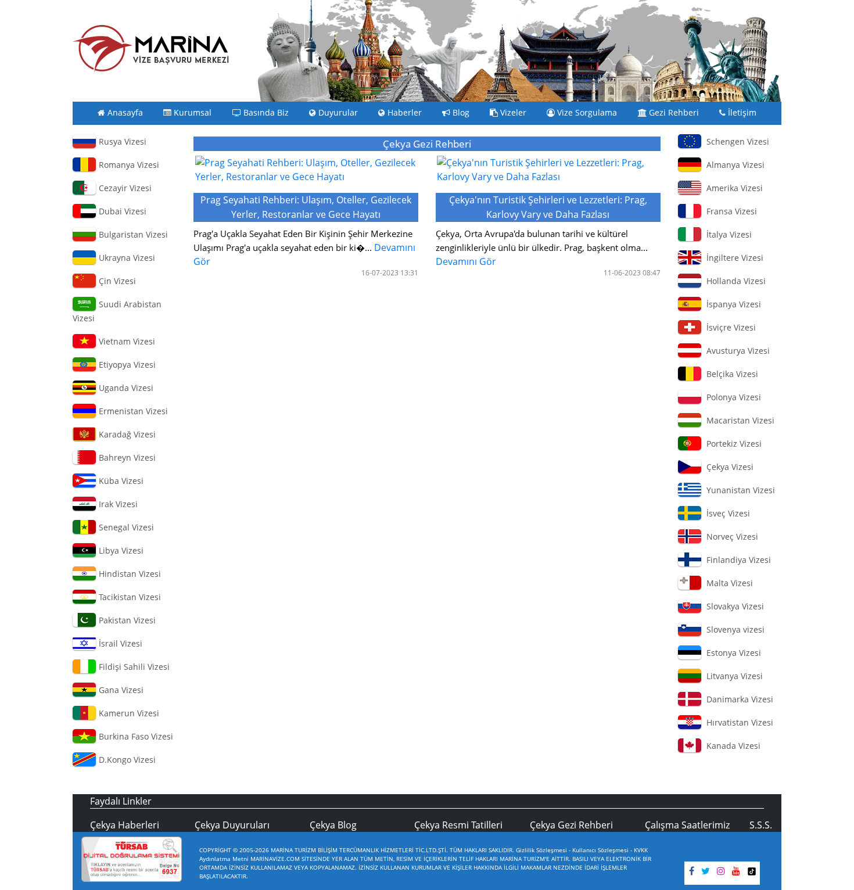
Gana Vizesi (119, 689)
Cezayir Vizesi (124, 187)
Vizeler (512, 112)
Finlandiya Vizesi (736, 559)
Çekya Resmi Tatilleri (458, 825)
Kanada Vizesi (731, 745)
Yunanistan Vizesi (738, 490)
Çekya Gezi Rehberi (571, 825)
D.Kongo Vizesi (126, 759)
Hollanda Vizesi (734, 280)
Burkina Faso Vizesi (134, 736)
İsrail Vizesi (119, 643)
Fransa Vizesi (729, 211)
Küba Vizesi (119, 480)
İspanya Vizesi (731, 304)
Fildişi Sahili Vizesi (133, 666)
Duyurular (337, 112)
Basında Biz (265, 112)
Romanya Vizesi (127, 164)
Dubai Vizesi (121, 211)
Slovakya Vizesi (733, 606)
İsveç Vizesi (726, 513)
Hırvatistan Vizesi (737, 722)
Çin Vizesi (116, 280)
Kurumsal (191, 112)
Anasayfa (124, 112)
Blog (459, 112)
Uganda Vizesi (124, 387)
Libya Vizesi (119, 550)
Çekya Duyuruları (232, 825)
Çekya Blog (333, 825)
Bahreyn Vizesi (126, 457)
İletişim (741, 112)
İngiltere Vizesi (732, 257)
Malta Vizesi (727, 582)
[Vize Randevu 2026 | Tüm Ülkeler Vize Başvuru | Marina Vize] (151, 48)
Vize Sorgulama (586, 112)
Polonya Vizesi (731, 397)
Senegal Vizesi (125, 527)
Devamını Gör (304, 230)
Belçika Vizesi (730, 373)
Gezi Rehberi (673, 112)
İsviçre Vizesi (729, 327)
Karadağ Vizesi (126, 434)
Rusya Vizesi (121, 141)
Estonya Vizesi (731, 652)
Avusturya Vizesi (736, 350)
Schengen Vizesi (735, 141)
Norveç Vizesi (730, 536)
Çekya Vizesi (727, 466)
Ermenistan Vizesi (132, 411)
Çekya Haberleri (124, 825)
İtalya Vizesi (727, 234)
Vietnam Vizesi (125, 341)
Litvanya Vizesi (732, 675)
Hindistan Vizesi (128, 573)
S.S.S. (760, 825)
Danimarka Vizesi (737, 699)
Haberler (403, 112)
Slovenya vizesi (733, 629)
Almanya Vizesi (733, 164)
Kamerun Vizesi (127, 713)
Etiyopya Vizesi (126, 364)
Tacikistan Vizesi (128, 596)
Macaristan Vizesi (738, 420)
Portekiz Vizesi (732, 443)
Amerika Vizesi (732, 187)
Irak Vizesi (117, 503)
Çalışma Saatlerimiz (687, 825)
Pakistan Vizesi (126, 620)
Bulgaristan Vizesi (132, 234)
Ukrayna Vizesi (125, 257)
